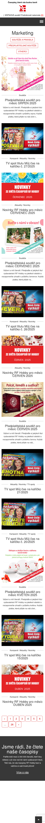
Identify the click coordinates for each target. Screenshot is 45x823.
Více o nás (22, 772)
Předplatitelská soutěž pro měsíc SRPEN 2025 (22, 101)
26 (12, 724)
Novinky (31, 158)
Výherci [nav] (22, 51)
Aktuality (23, 158)
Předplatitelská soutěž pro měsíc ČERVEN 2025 (22, 427)
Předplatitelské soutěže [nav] (22, 45)
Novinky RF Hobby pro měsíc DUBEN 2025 (23, 703)
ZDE (37, 15)
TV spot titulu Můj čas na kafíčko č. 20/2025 (22, 540)
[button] (38, 819)
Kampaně (14, 158)
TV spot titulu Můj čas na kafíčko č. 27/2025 (22, 164)
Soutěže (22, 95)
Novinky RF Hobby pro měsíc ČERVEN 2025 (23, 374)
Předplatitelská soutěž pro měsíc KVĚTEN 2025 (22, 593)
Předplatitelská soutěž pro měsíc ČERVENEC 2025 (22, 264)
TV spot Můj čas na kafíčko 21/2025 (22, 490)
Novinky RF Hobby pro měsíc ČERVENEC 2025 (23, 211)
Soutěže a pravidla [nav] (22, 39)
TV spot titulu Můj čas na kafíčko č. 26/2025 (22, 327)
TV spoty (31, 484)
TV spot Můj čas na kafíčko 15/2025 (22, 656)
